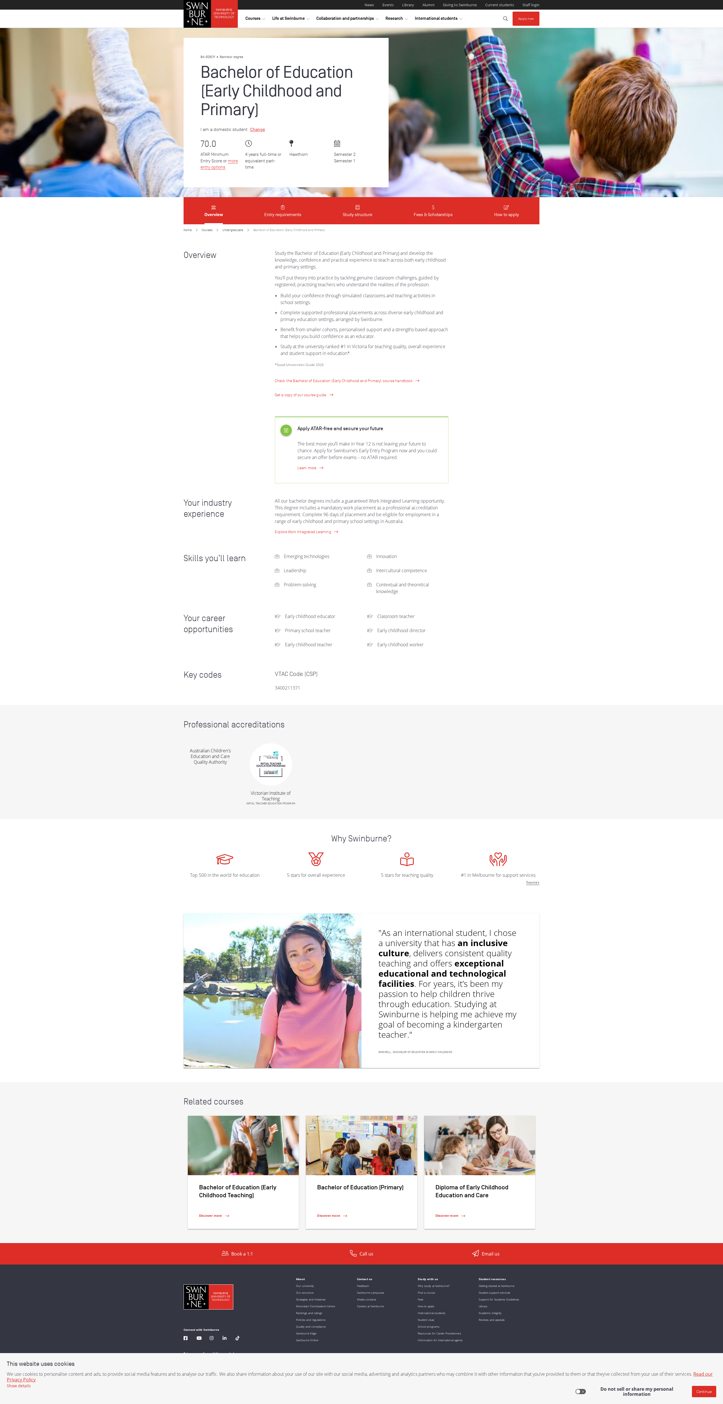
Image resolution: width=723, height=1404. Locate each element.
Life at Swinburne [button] (291, 20)
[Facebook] (186, 1339)
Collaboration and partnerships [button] (347, 20)
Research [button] (397, 20)
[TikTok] (237, 1339)
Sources (532, 882)
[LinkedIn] (225, 1339)
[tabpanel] (361, 733)
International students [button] (438, 20)
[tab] (213, 210)
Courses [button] (255, 20)
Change (257, 129)
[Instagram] (212, 1339)
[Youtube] (199, 1339)
